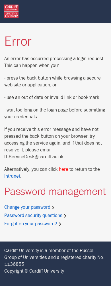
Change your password (28, 207)
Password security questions (33, 215)
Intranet (12, 176)
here (63, 169)
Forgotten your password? (31, 224)
